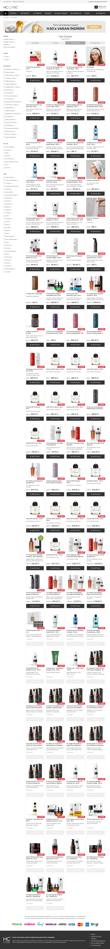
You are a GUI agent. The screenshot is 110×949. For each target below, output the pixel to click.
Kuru (7, 164)
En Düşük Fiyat (75, 43)
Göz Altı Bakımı (9, 125)
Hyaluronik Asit (10, 177)
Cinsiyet (5, 53)
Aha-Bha (8, 227)
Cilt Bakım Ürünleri (9, 42)
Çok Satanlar (35, 43)
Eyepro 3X (8, 245)
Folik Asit (8, 248)
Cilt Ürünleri (37, 13)
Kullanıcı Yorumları (60, 13)
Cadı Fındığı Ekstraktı (11, 239)
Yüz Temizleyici (10, 99)
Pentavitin (8, 201)
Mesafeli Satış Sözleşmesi (98, 941)
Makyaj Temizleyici (11, 119)
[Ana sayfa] (5, 13)
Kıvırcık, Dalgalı (10, 147)
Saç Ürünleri (25, 13)
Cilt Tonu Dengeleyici (11, 96)
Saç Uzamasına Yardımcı (12, 128)
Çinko (7, 215)
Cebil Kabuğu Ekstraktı (12, 186)
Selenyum (8, 260)
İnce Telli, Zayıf (10, 158)
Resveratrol (9, 257)
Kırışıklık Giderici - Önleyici (13, 87)
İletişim (86, 13)
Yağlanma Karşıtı (10, 110)
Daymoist (8, 210)
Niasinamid (9, 198)
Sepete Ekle (36, 80)
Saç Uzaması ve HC (75, 13)
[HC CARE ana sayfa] (10, 7)
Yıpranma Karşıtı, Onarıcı (12, 75)
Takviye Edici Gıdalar (9, 47)
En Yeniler (55, 43)
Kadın (7, 56)
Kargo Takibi (8, 1)
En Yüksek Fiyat (95, 43)
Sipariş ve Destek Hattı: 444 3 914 (98, 1)
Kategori (5, 36)
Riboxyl (8, 224)
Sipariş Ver (101, 13)
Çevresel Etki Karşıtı (11, 122)
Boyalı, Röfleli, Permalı (12, 161)
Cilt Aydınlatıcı (9, 93)
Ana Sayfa (6, 17)
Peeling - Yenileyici (11, 134)
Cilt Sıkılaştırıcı (9, 116)
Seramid (8, 263)
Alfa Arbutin (9, 204)
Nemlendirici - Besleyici (12, 69)
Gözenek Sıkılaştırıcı (11, 84)
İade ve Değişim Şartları (97, 943)
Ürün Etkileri (7, 66)
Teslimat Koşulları (96, 945)
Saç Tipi (5, 143)
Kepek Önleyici (10, 107)
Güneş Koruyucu (10, 131)
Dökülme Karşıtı (10, 72)
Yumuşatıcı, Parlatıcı (11, 78)
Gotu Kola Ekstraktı (11, 251)
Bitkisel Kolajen (10, 236)
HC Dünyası (12, 13)
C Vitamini (8, 183)
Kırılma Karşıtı (9, 90)
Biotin (7, 233)
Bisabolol (8, 207)
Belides (8, 230)
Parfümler (48, 13)
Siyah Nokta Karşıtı (11, 137)
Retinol (8, 221)
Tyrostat (8, 271)
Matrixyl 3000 (9, 192)
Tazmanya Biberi (10, 269)
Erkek (7, 59)
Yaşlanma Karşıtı (10, 81)
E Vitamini (8, 212)
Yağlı (7, 153)
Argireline (8, 189)
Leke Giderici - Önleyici (12, 104)
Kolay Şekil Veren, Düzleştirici (13, 102)
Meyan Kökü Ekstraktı (11, 195)
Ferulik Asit (9, 218)
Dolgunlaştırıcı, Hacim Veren (13, 113)
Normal (8, 167)
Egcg (7, 242)
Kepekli (8, 156)
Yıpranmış (8, 150)
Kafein (7, 254)
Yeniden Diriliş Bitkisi (11, 180)
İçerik (5, 174)
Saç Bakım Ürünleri (9, 39)
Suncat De (8, 266)
